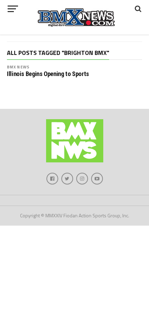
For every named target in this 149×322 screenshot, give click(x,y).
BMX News (18, 67)
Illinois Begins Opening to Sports (48, 73)
